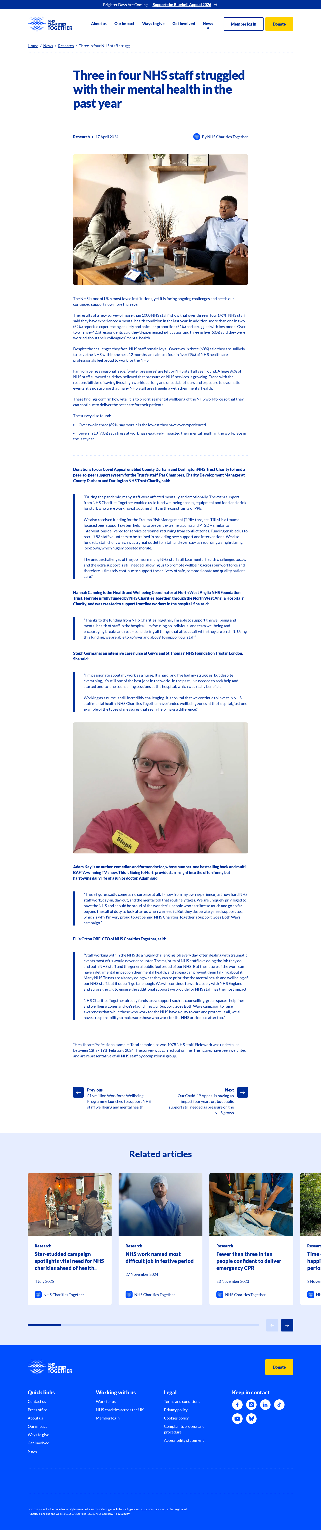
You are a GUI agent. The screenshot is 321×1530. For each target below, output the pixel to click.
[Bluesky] (251, 1418)
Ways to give (153, 23)
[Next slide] (287, 1325)
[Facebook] (237, 1404)
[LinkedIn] (265, 1404)
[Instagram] (251, 1404)
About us (99, 23)
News (208, 23)
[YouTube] (237, 1418)
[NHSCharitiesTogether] (50, 24)
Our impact (124, 23)
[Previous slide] (272, 1325)
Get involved (184, 23)
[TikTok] (279, 1404)
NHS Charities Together (227, 136)
